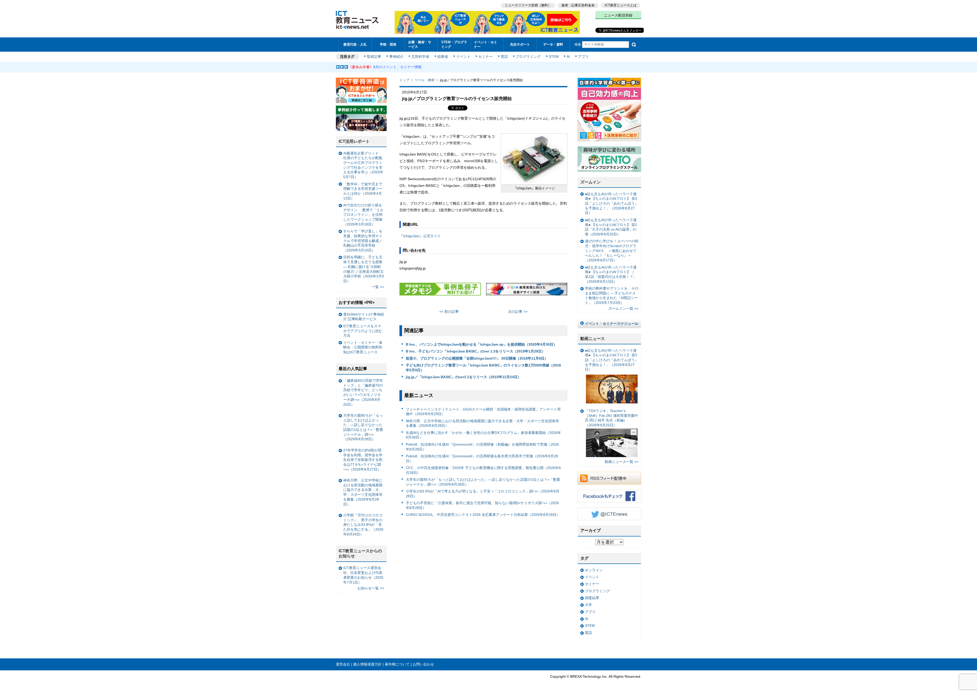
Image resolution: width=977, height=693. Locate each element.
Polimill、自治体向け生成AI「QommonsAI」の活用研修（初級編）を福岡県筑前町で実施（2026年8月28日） (482, 446)
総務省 (442, 56)
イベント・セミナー (485, 44)
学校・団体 (388, 44)
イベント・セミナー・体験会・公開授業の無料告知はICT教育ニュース (362, 347)
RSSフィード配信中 (609, 478)
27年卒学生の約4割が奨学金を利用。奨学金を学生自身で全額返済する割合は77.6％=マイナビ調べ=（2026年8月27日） (362, 459)
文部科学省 (420, 56)
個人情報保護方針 (367, 664)
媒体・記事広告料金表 (578, 5)
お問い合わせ (423, 664)
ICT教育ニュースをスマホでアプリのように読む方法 (362, 330)
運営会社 (343, 664)
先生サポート (520, 44)
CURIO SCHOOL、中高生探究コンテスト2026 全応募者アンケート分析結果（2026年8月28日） (483, 515)
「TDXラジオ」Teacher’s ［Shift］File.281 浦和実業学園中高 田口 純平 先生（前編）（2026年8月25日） (611, 418)
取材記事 (374, 56)
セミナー (485, 56)
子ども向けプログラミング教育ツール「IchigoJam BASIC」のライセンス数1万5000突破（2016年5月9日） (483, 367)
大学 (588, 605)
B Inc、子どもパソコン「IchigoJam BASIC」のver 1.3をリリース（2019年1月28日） (475, 351)
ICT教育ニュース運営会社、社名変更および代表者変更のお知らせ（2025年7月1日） (363, 575)
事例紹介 (396, 56)
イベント (463, 56)
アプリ (583, 56)
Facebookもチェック (609, 496)
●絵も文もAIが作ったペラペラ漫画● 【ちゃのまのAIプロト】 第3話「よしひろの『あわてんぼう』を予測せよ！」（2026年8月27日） (611, 203)
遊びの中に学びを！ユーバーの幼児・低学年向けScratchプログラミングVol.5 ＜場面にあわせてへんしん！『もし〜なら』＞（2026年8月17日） (611, 250)
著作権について (397, 664)
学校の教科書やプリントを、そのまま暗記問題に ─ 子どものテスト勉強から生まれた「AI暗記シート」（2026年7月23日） (611, 295)
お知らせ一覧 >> (370, 588)
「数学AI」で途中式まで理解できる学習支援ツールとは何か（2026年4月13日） (362, 191)
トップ (404, 80)
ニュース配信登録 (618, 15)
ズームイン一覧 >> (623, 308)
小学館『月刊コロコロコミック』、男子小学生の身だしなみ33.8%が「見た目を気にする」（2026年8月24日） (363, 524)
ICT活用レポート (354, 141)
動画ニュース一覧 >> (621, 462)
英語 (504, 56)
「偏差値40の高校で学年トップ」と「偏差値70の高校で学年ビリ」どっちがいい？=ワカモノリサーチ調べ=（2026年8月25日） (363, 392)
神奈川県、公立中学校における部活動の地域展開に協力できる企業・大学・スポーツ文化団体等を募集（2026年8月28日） (482, 423)
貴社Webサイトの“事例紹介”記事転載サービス (363, 316)
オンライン (594, 570)
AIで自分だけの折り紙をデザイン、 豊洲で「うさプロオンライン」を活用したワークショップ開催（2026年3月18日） (363, 214)
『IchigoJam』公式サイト (420, 236)
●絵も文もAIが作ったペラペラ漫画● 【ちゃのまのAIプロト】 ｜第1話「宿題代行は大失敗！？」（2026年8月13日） (611, 274)
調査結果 (592, 598)
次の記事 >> (517, 311)
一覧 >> (378, 287)
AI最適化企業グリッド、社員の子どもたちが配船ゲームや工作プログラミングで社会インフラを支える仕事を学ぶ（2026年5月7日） (363, 165)
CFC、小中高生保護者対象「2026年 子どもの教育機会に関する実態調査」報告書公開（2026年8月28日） (483, 470)
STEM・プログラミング (454, 44)
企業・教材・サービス (419, 44)
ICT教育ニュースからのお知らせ (360, 553)
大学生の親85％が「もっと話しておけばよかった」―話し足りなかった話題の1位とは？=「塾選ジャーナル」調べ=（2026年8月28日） (483, 481)
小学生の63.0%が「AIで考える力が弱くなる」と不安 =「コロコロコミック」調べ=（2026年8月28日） (482, 493)
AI (568, 56)
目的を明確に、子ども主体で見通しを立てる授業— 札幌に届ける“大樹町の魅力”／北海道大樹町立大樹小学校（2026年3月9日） (363, 269)
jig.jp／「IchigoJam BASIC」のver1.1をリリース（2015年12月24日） (463, 377)
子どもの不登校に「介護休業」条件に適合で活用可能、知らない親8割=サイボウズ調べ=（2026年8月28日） (482, 505)
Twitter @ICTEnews (609, 513)
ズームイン (590, 182)
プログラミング (528, 56)
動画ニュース (592, 338)
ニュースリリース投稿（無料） (528, 5)
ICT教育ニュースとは (621, 5)
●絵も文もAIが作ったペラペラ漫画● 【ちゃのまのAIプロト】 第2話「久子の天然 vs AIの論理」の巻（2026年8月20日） (611, 227)
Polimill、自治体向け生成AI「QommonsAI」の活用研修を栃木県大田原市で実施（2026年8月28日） (482, 458)
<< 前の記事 (449, 311)
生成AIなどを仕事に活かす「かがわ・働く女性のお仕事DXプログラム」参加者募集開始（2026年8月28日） (483, 435)
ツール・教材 (425, 80)
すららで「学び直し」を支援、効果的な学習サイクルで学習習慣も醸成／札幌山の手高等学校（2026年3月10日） (362, 240)
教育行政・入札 (355, 44)
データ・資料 (553, 44)
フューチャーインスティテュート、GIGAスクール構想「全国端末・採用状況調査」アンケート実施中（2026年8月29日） (483, 411)
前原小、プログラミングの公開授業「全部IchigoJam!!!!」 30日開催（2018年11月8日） (477, 358)
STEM (554, 56)
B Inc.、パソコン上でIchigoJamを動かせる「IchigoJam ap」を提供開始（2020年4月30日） (481, 344)
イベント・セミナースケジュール (611, 323)
